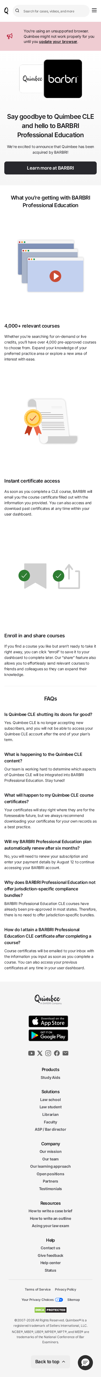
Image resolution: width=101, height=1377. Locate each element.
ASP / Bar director (50, 1129)
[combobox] (51, 11)
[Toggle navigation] (94, 10)
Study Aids (50, 1077)
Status (50, 1270)
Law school (50, 1099)
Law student (51, 1107)
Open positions (50, 1173)
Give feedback (50, 1255)
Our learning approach (50, 1166)
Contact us (50, 1247)
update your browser (58, 41)
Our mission (51, 1151)
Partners (50, 1181)
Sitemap (73, 1300)
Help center (50, 1262)
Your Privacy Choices (38, 1300)
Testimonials (50, 1188)
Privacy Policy (65, 1289)
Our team (50, 1158)
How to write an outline (50, 1218)
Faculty (50, 1121)
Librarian (50, 1114)
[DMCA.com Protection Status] (50, 1310)
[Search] (18, 11)
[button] (85, 1362)
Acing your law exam (50, 1225)
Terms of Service (38, 1289)
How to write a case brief (50, 1210)
